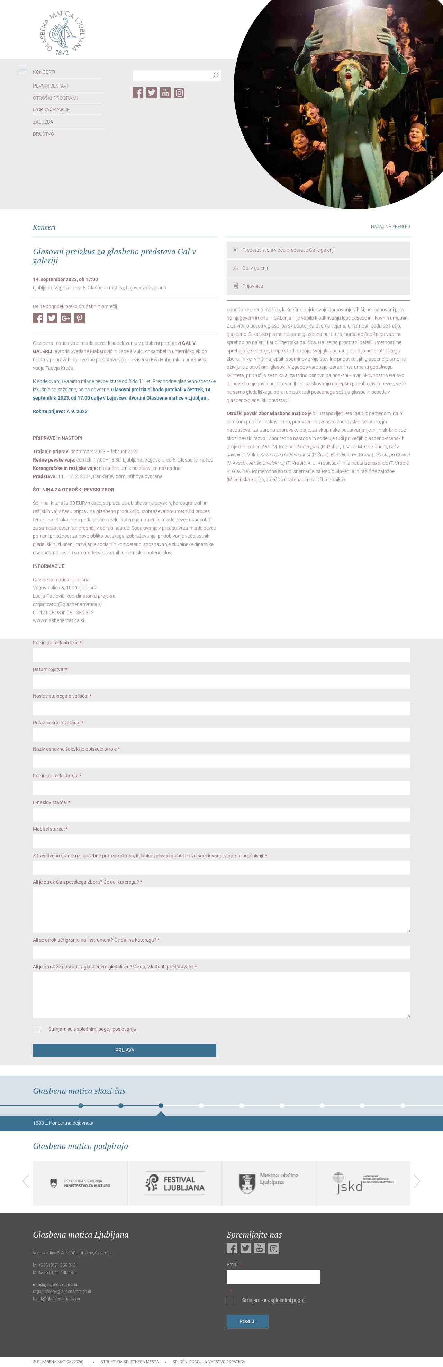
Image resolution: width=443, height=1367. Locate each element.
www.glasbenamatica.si (58, 620)
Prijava (124, 1050)
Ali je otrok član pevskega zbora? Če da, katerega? (87, 882)
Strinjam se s (91, 1029)
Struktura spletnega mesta (130, 1362)
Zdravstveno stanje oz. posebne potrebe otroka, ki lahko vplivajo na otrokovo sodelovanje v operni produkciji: (150, 855)
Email (234, 1264)
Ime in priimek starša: (57, 775)
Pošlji (247, 1321)
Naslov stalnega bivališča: (62, 696)
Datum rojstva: (50, 669)
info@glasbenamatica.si (55, 1284)
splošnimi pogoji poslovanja (106, 1029)
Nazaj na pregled (390, 226)
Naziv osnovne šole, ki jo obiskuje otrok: (76, 749)
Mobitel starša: (50, 829)
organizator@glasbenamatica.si (67, 604)
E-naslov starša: (51, 802)
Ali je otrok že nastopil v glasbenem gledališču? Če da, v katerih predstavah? (115, 967)
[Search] (216, 76)
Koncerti (44, 72)
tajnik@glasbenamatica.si (56, 1298)
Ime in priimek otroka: (57, 642)
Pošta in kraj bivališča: (58, 722)
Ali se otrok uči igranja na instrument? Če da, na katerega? (96, 940)
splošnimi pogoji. (289, 1300)
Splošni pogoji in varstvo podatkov (209, 1362)
